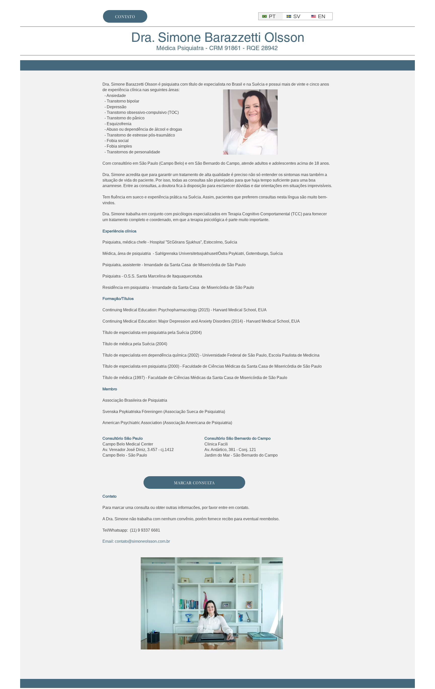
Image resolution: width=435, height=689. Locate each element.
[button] (212, 603)
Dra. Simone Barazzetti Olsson (217, 37)
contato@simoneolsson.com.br (142, 541)
